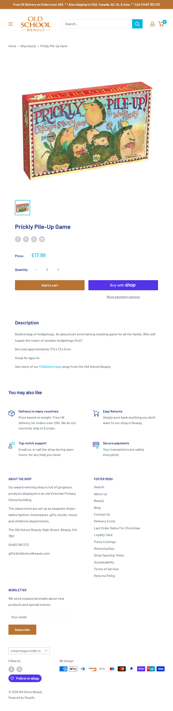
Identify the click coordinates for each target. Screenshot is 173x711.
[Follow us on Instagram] (19, 669)
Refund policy (104, 548)
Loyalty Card (103, 535)
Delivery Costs (104, 521)
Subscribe (22, 630)
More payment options (123, 297)
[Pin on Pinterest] (26, 239)
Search (99, 487)
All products (28, 46)
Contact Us (102, 514)
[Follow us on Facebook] (11, 669)
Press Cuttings (105, 542)
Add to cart (50, 285)
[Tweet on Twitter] (34, 239)
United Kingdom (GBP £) (25, 651)
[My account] (152, 24)
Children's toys (50, 366)
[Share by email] (42, 239)
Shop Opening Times (109, 555)
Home (12, 46)
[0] (161, 23)
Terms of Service (106, 569)
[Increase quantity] (58, 269)
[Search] (137, 23)
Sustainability (104, 562)
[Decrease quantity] (35, 269)
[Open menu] (10, 24)
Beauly (99, 501)
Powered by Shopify (21, 697)
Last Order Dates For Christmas (117, 528)
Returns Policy (104, 576)
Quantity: (22, 269)
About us (100, 494)
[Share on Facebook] (18, 239)
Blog (97, 507)
